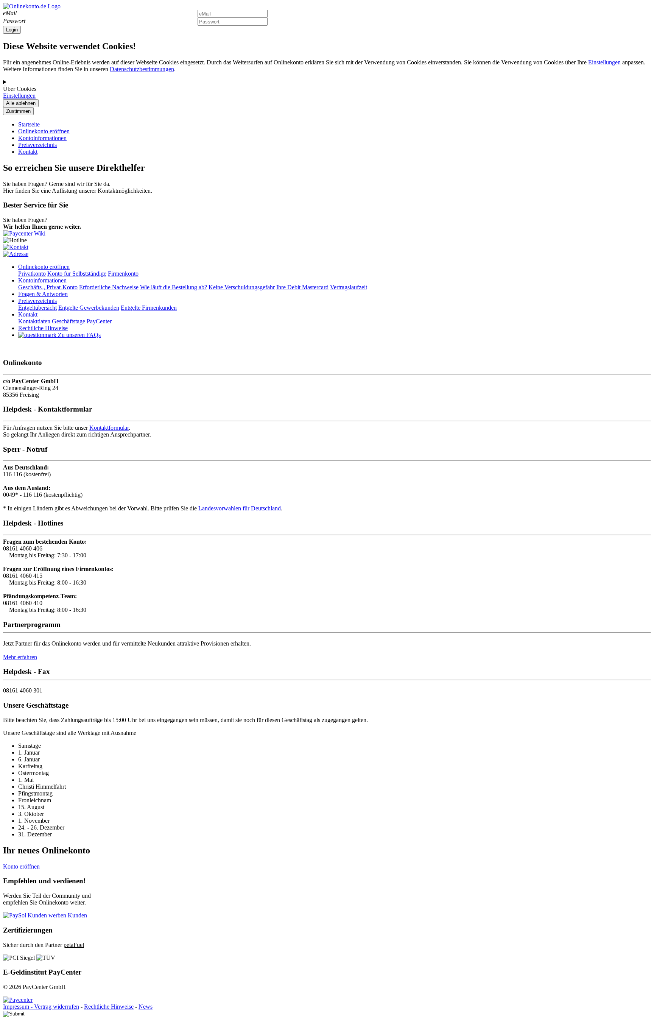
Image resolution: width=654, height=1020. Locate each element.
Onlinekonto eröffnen (44, 131)
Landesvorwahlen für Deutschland (239, 508)
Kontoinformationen (42, 138)
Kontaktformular (109, 427)
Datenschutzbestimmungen (142, 69)
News (146, 1006)
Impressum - (18, 1006)
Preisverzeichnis (37, 145)
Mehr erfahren (20, 657)
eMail (10, 13)
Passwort (14, 21)
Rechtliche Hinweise (109, 1006)
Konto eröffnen (21, 866)
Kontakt (27, 151)
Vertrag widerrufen (56, 1006)
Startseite (29, 124)
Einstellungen (604, 62)
